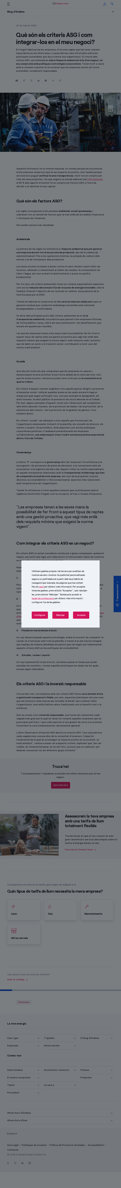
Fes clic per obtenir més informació (52, 586)
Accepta (81, 615)
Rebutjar (60, 615)
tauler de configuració (43, 598)
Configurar (39, 615)
